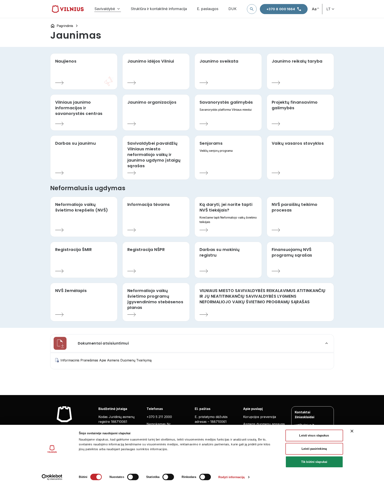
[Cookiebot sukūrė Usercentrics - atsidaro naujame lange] (52, 477)
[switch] (133, 477)
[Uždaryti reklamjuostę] (352, 431)
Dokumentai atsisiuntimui (103, 343)
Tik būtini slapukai (314, 461)
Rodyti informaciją (231, 477)
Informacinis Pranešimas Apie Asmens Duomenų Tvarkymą (106, 360)
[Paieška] (252, 9)
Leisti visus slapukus (314, 435)
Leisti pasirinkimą (314, 448)
